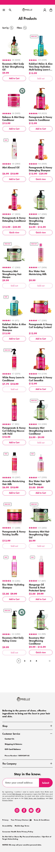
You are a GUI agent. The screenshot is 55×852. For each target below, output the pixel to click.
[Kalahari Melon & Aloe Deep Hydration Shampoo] (14, 306)
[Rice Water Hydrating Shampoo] (14, 566)
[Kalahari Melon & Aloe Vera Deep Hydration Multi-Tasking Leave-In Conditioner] (41, 45)
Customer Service (11, 733)
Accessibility (7, 826)
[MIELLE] (28, 700)
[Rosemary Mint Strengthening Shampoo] (41, 200)
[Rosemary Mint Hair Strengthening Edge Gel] (41, 513)
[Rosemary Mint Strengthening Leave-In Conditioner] (41, 410)
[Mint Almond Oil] (14, 149)
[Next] (45, 660)
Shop (4, 726)
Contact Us (9, 738)
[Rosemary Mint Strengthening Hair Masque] (14, 253)
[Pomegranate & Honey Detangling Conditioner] (14, 200)
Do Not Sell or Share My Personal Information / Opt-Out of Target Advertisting (26, 838)
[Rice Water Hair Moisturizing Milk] (41, 253)
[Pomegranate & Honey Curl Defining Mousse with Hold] (14, 410)
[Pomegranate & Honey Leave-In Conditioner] (41, 99)
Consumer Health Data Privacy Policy (17, 832)
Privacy (5, 820)
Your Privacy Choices (20, 820)
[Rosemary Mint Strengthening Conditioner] (41, 619)
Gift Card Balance (13, 749)
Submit (47, 784)
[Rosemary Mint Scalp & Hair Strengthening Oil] (14, 45)
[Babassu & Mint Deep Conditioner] (14, 99)
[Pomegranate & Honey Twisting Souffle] (14, 513)
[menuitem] (5, 820)
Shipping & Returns (13, 744)
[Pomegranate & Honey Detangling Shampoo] (41, 149)
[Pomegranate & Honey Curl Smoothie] (41, 359)
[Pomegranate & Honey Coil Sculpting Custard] (41, 306)
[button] (51, 10)
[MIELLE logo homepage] (27, 10)
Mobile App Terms (22, 826)
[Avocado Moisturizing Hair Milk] (14, 463)
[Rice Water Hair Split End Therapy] (41, 463)
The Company (9, 763)
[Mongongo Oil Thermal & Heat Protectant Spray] (41, 566)
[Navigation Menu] (4, 10)
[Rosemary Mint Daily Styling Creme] (14, 619)
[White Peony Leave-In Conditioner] (14, 359)
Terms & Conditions (42, 820)
